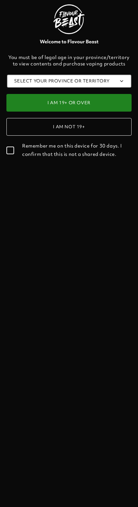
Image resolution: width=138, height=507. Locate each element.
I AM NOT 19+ (69, 127)
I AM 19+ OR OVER (69, 103)
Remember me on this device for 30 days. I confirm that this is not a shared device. (72, 150)
